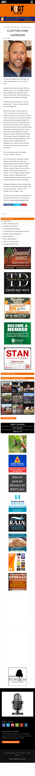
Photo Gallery (17, 428)
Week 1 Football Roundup (10, 224)
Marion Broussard (8, 236)
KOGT (17, 14)
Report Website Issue (15, 759)
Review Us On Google (11, 742)
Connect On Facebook (17, 424)
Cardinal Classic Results (10, 226)
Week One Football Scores (11, 241)
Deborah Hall (7, 221)
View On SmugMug (9, 418)
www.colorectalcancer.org (19, 200)
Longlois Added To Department (12, 234)
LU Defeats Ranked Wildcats (11, 229)
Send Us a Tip (17, 431)
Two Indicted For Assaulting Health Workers (16, 231)
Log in (24, 759)
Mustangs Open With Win (10, 244)
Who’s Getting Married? (10, 239)
